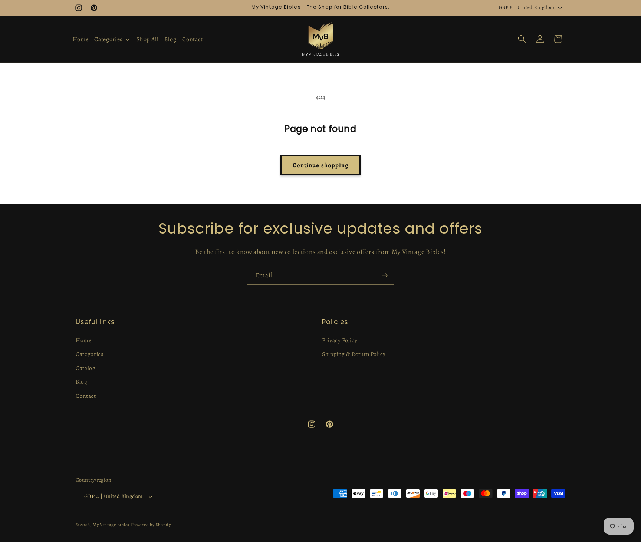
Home (84, 340)
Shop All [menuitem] (147, 39)
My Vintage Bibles (111, 525)
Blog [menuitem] (170, 39)
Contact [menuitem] (192, 39)
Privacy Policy (339, 340)
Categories (89, 354)
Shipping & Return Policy (354, 354)
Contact (86, 396)
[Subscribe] (385, 275)
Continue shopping (321, 165)
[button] (522, 39)
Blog (82, 382)
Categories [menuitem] (108, 39)
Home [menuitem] (81, 39)
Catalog (86, 368)
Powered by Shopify (151, 525)
